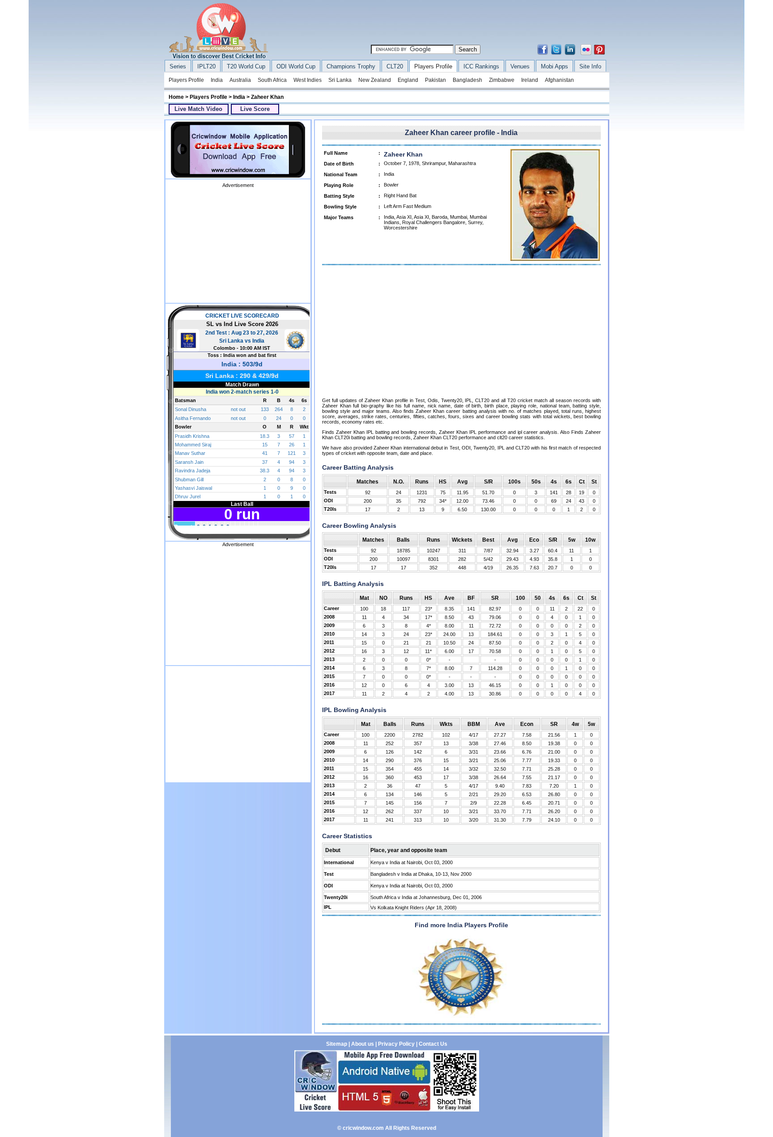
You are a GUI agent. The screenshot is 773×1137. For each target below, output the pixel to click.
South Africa (272, 80)
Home (176, 97)
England (408, 80)
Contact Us (433, 1044)
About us (362, 1044)
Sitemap (336, 1044)
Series (178, 66)
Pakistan (435, 80)
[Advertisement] (444, 24)
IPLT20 (206, 66)
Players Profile (433, 66)
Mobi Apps (554, 66)
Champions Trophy (351, 66)
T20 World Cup (246, 66)
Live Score (255, 109)
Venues (520, 66)
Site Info (590, 66)
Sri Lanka (340, 80)
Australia (240, 80)
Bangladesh (467, 80)
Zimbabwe (501, 80)
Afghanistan (559, 80)
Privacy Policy (396, 1044)
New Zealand (374, 80)
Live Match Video (198, 109)
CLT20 (394, 66)
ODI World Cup (295, 66)
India (217, 80)
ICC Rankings (481, 66)
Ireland (529, 80)
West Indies (307, 80)
